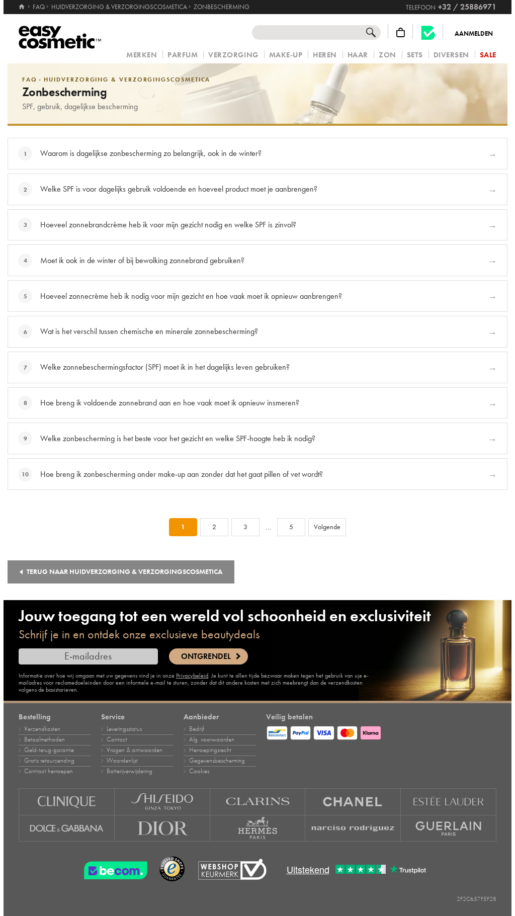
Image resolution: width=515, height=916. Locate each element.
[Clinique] (67, 801)
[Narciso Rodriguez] (353, 828)
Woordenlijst (122, 761)
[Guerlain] (448, 828)
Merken (141, 55)
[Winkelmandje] (400, 32)
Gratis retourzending (49, 761)
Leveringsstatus (124, 729)
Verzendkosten (42, 729)
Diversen (451, 55)
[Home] (22, 7)
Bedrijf (196, 729)
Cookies (199, 771)
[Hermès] (258, 828)
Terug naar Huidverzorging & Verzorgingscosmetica (124, 571)
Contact (117, 739)
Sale (488, 55)
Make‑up (286, 55)
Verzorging (233, 55)
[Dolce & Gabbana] (67, 828)
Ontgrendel (206, 656)
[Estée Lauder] (448, 801)
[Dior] (162, 828)
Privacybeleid (192, 675)
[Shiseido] (162, 801)
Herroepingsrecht (210, 750)
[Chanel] (353, 801)
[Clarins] (258, 801)
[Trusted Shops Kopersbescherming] (172, 869)
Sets (415, 55)
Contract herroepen (48, 771)
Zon (387, 55)
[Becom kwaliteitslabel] (428, 32)
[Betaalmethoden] (381, 731)
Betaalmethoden (44, 739)
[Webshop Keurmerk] (232, 869)
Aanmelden (474, 34)
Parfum (182, 55)
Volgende (327, 527)
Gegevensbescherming (217, 761)
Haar (358, 55)
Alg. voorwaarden (211, 739)
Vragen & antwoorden (134, 750)
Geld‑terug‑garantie (49, 750)
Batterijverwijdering (129, 771)
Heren (325, 55)
